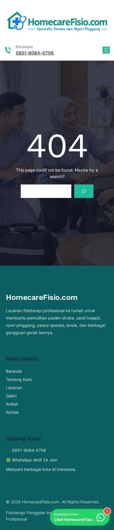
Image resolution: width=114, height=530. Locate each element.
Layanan (14, 387)
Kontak (12, 412)
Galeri (11, 395)
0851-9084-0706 (35, 53)
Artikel (12, 403)
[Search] (83, 191)
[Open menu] (106, 50)
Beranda (14, 371)
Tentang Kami (19, 379)
